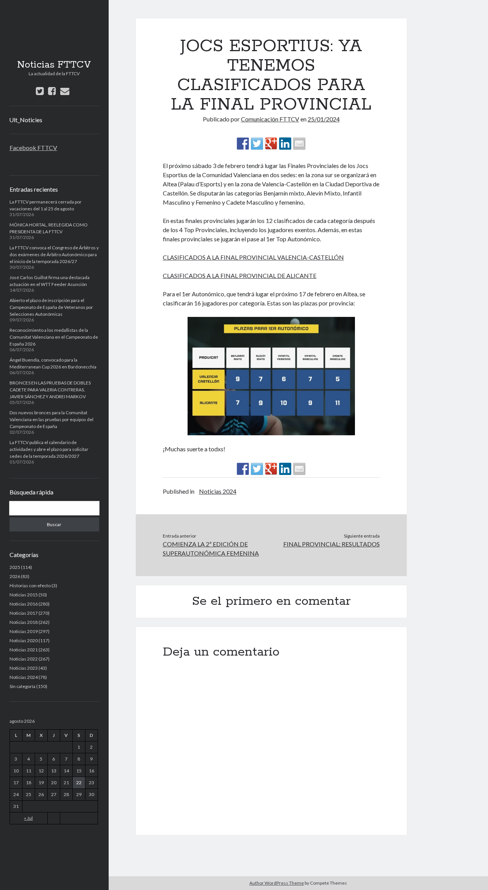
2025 (15, 567)
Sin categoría (22, 686)
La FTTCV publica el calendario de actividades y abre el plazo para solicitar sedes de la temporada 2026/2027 (49, 449)
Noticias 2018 (24, 622)
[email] (64, 90)
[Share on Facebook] (243, 143)
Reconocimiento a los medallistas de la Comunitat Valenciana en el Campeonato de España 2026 (54, 337)
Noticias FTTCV (54, 65)
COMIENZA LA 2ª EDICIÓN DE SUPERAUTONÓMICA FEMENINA (211, 548)
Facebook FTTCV (33, 147)
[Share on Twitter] (257, 143)
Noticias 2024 (24, 677)
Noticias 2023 (24, 668)
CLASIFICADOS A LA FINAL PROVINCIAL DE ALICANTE (239, 275)
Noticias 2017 (24, 613)
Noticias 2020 (24, 640)
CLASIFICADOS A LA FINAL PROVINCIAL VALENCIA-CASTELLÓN (253, 257)
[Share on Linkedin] (285, 143)
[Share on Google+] (271, 143)
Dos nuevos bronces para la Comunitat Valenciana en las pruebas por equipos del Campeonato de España (51, 419)
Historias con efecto (30, 585)
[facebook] (52, 90)
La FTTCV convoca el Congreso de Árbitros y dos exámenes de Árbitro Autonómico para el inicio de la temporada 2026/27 (54, 254)
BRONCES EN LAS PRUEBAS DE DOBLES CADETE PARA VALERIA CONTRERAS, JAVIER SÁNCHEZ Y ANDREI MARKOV (50, 389)
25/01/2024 (324, 119)
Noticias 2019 (24, 631)
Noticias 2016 (24, 604)
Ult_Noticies (25, 119)
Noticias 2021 (24, 650)
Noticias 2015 (24, 595)
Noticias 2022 (24, 659)
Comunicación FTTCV (270, 119)
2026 (15, 576)
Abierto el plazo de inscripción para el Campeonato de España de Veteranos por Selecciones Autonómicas (51, 307)
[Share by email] (299, 143)
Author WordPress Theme (276, 883)
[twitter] (40, 90)
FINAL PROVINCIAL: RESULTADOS (331, 544)
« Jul (28, 818)
